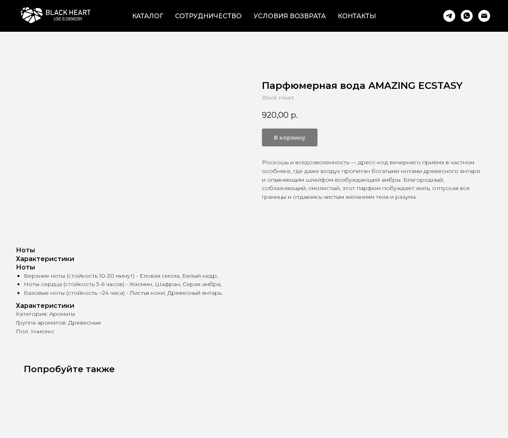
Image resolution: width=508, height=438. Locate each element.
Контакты (357, 16)
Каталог (147, 16)
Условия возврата (290, 16)
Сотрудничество (208, 16)
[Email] (484, 16)
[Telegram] (449, 16)
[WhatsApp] (467, 16)
